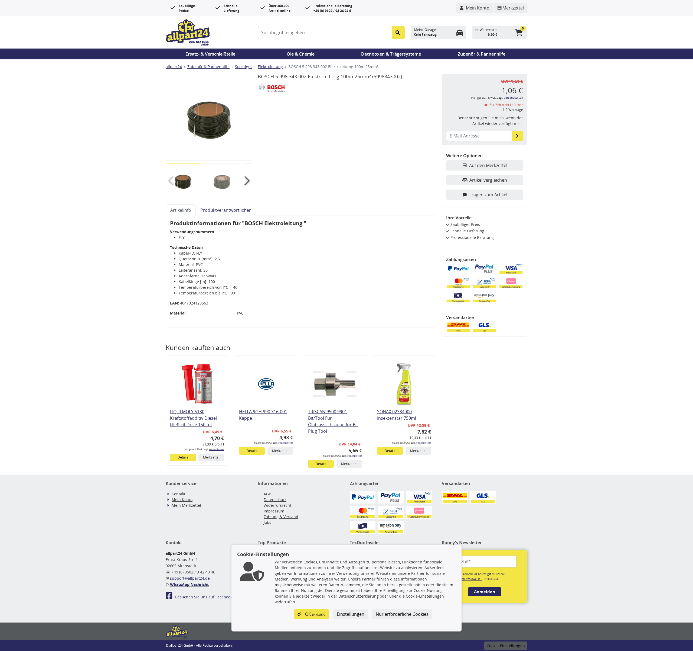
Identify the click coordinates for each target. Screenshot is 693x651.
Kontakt (178, 493)
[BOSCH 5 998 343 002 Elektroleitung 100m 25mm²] (209, 117)
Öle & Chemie (301, 54)
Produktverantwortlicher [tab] (225, 210)
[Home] (188, 32)
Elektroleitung (270, 66)
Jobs (267, 522)
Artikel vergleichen (488, 180)
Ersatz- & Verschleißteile (210, 54)
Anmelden (484, 591)
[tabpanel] (300, 271)
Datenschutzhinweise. (467, 579)
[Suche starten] (398, 32)
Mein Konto (182, 499)
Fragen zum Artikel (488, 195)
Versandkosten (216, 449)
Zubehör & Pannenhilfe (481, 54)
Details (183, 457)
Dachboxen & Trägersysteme (391, 54)
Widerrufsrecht (277, 505)
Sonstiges (243, 66)
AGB (267, 493)
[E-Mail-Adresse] (517, 136)
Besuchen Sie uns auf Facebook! (204, 596)
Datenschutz (275, 499)
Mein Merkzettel (186, 505)
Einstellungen (350, 614)
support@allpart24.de (190, 578)
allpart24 (174, 66)
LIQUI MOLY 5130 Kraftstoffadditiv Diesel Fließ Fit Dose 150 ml (193, 418)
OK (314, 614)
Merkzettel (211, 457)
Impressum (274, 511)
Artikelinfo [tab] (180, 210)
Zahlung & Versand (281, 516)
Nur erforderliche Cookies (402, 614)
